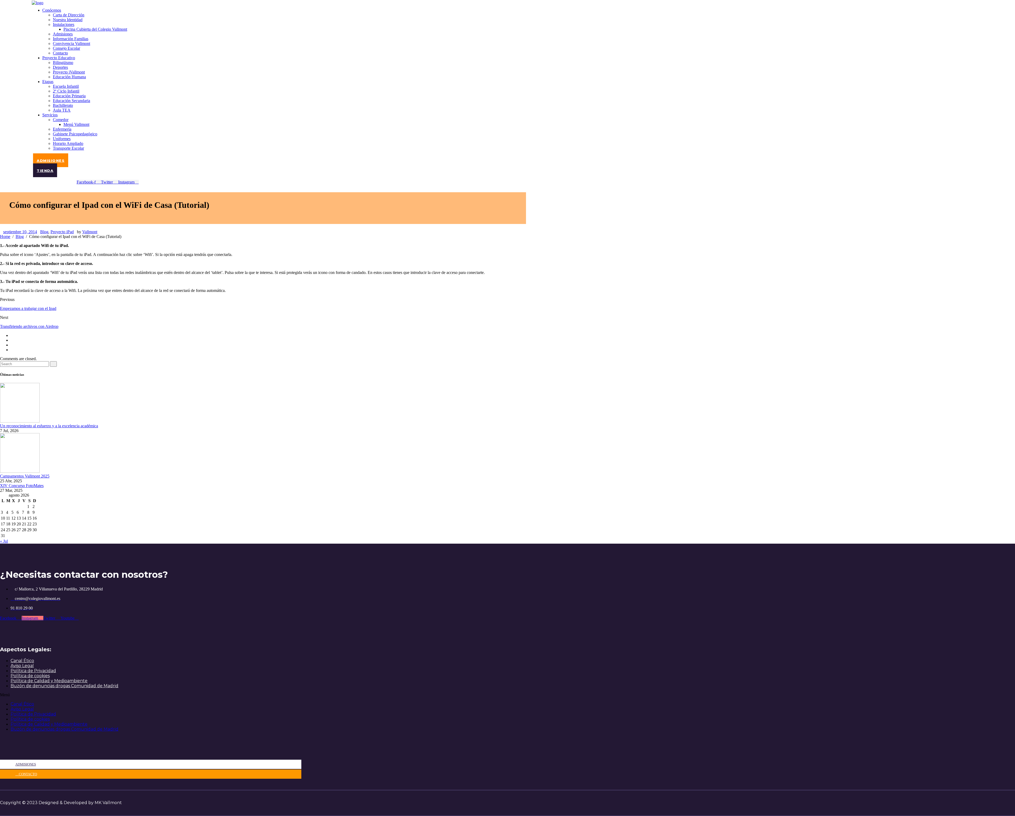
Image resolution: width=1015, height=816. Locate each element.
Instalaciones (63, 24)
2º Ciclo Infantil (66, 91)
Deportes (60, 67)
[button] (150, 695)
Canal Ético (22, 660)
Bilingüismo (63, 62)
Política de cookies (30, 675)
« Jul (4, 541)
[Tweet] (12, 340)
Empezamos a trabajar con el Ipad (28, 308)
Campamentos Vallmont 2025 (24, 476)
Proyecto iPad (62, 232)
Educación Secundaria (71, 100)
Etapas (47, 81)
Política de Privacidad (33, 670)
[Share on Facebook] (12, 335)
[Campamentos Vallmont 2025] (20, 471)
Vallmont (89, 232)
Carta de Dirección (68, 15)
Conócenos (51, 10)
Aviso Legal (22, 665)
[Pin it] (12, 345)
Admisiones (63, 34)
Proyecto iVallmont (69, 72)
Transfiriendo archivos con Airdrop (29, 326)
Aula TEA (62, 110)
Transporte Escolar (68, 148)
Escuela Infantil (66, 86)
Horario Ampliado (68, 143)
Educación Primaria (69, 96)
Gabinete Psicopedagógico (75, 134)
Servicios (50, 115)
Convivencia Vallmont (71, 43)
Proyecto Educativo (58, 58)
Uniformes (62, 138)
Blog (44, 232)
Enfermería (62, 129)
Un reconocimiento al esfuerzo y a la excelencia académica (49, 426)
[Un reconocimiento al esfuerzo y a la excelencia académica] (20, 421)
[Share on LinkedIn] (12, 349)
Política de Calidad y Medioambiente (49, 680)
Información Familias (70, 38)
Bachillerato (63, 105)
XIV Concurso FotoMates (22, 485)
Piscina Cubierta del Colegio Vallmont (95, 29)
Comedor (60, 119)
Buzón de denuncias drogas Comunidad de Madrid (64, 685)
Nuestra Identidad (67, 19)
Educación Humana (69, 77)
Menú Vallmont (76, 124)
